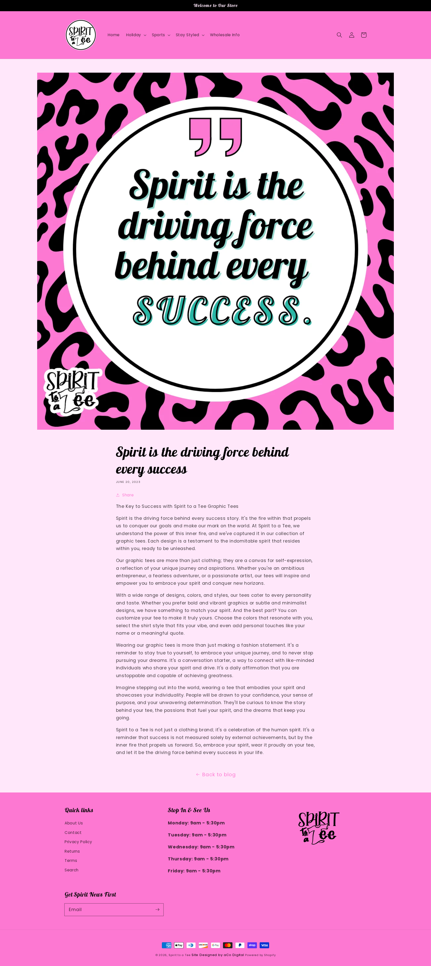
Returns (72, 851)
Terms (71, 860)
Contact (73, 832)
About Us (74, 823)
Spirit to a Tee (180, 955)
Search (72, 870)
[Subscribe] (157, 910)
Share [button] (128, 495)
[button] (339, 35)
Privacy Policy (78, 841)
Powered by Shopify (260, 955)
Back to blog (219, 774)
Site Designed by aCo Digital (218, 955)
